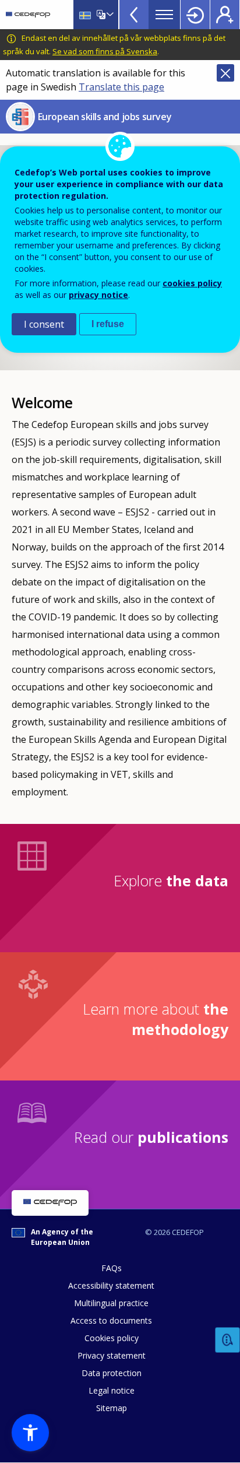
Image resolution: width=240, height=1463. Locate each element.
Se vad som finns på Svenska (104, 51)
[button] (30, 1432)
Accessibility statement (111, 1285)
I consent (44, 324)
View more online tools (134, 14)
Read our (151, 1137)
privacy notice (98, 294)
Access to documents (111, 1320)
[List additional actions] (109, 14)
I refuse (107, 324)
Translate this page (121, 86)
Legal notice (112, 1390)
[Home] (28, 14)
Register (224, 14)
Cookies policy (111, 1337)
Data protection (112, 1372)
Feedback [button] (228, 1340)
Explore (171, 880)
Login (195, 14)
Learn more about (155, 1019)
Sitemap (111, 1407)
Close (225, 73)
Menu (164, 14)
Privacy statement (111, 1355)
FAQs (111, 1267)
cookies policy (192, 283)
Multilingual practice (111, 1302)
